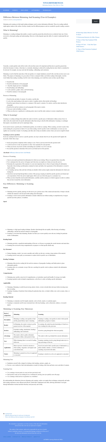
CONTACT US (16, 437)
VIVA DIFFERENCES (53, 3)
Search (95, 21)
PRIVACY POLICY (27, 437)
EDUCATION (24, 10)
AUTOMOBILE (35, 10)
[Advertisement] (36, 52)
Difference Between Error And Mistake (20, 152)
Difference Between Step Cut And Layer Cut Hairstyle (17, 415)
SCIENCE (15, 10)
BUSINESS (6, 10)
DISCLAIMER (7, 437)
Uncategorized (8, 413)
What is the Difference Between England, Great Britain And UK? (20, 417)
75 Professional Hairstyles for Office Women (87, 37)
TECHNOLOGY (47, 10)
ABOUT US (36, 437)
